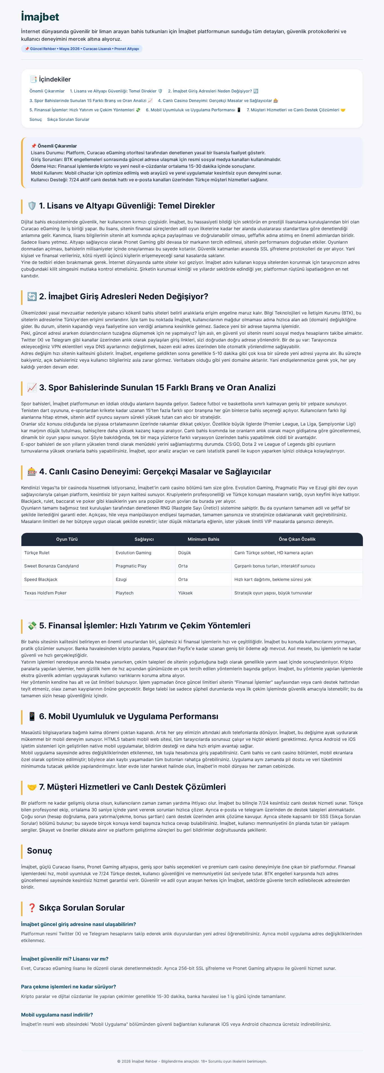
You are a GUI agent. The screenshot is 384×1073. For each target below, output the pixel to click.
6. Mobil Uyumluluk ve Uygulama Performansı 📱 (193, 109)
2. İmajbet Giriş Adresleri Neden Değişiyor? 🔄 (213, 91)
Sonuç (36, 119)
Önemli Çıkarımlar (47, 91)
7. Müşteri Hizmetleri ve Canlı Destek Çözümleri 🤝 (296, 109)
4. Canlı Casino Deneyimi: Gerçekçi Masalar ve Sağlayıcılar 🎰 (218, 100)
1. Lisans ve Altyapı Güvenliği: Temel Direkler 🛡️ (116, 91)
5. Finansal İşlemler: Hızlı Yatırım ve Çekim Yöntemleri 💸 (85, 109)
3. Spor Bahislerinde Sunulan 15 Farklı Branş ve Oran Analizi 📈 (91, 100)
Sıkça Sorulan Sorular (68, 119)
